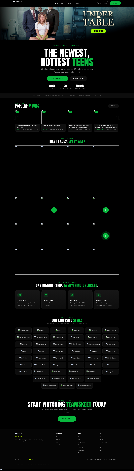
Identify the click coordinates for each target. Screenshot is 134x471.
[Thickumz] (93, 330)
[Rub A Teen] (110, 351)
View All (113, 106)
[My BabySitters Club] (76, 344)
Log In (105, 3)
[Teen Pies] (76, 330)
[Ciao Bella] (23, 372)
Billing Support (82, 442)
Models (70, 3)
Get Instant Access (57, 79)
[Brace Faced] (58, 344)
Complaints (81, 447)
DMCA (101, 450)
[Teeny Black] (76, 358)
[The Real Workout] (41, 365)
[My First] (93, 365)
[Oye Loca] (76, 351)
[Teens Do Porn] (110, 330)
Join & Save (67, 419)
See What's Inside (78, 79)
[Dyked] (23, 351)
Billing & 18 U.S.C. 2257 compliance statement (33, 464)
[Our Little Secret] (58, 379)
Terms (101, 439)
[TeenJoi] (23, 344)
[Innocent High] (93, 337)
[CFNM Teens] (110, 344)
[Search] (99, 3)
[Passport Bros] (58, 365)
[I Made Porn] (110, 337)
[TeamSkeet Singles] (41, 372)
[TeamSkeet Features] (58, 372)
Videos (63, 3)
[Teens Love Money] (93, 372)
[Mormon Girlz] (58, 351)
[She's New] (23, 358)
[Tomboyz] (110, 365)
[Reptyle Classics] (49, 386)
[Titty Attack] (58, 358)
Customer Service (83, 437)
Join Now (115, 3)
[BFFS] (58, 330)
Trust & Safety (82, 450)
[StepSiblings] (41, 358)
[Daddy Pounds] (93, 379)
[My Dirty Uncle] (76, 379)
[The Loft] (23, 365)
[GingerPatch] (58, 337)
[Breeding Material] (93, 344)
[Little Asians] (41, 344)
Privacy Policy (103, 442)
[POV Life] (93, 351)
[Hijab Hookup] (76, 337)
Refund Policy (103, 445)
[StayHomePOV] (41, 379)
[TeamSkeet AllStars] (76, 372)
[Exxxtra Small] (23, 330)
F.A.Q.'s (101, 447)
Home (57, 3)
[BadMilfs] (41, 330)
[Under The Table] (84, 386)
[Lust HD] (41, 351)
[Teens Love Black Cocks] (41, 337)
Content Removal (82, 445)
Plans (77, 3)
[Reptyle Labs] (110, 372)
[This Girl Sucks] (110, 358)
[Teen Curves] (93, 358)
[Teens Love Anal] (23, 337)
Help (79, 439)
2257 (101, 437)
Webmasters (81, 453)
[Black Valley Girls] (67, 386)
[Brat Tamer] (76, 365)
